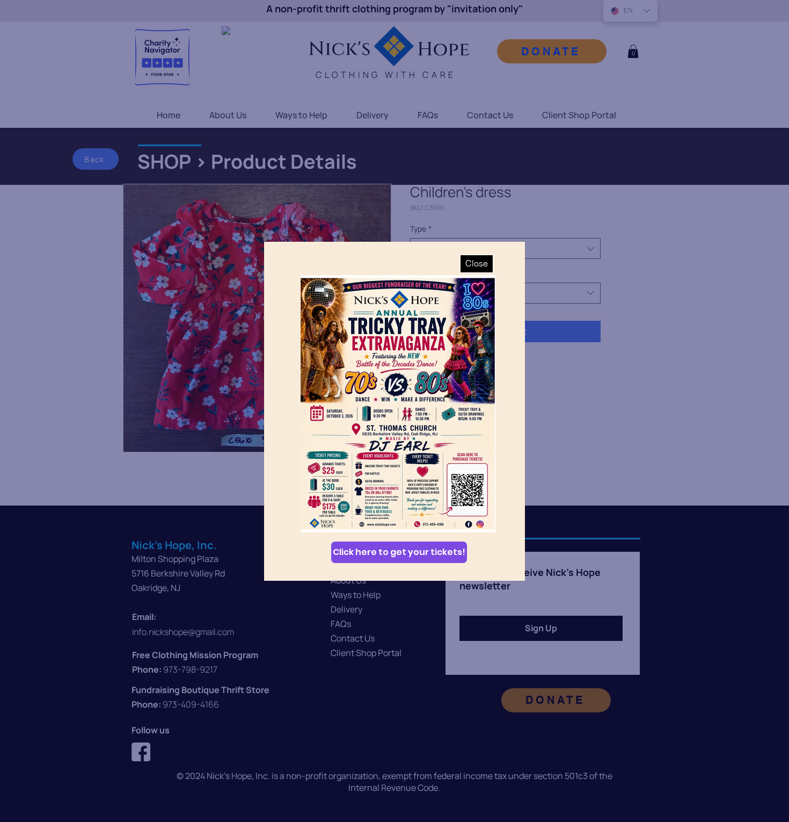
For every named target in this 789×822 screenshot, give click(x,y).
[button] (476, 264)
